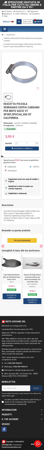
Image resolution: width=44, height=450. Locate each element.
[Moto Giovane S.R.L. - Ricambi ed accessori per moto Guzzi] (8, 21)
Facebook (4, 429)
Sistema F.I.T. (20, 11)
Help (4, 16)
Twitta (35, 167)
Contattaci (35, 14)
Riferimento (8, 123)
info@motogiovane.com (24, 370)
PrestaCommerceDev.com (11, 447)
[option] (11, 281)
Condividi (11, 167)
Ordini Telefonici (21, 14)
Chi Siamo (8, 11)
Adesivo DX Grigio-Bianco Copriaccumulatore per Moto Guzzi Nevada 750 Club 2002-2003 (32, 278)
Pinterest (12, 171)
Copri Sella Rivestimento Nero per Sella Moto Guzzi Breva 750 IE (11, 277)
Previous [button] (2, 246)
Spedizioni (7, 14)
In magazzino (9, 125)
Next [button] (41, 246)
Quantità (8, 143)
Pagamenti (33, 11)
